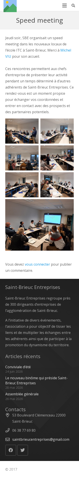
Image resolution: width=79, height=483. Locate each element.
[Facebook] (10, 450)
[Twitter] (22, 450)
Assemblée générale (22, 394)
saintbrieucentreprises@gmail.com (40, 439)
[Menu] (64, 5)
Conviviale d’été (18, 367)
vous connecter (37, 264)
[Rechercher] (73, 5)
